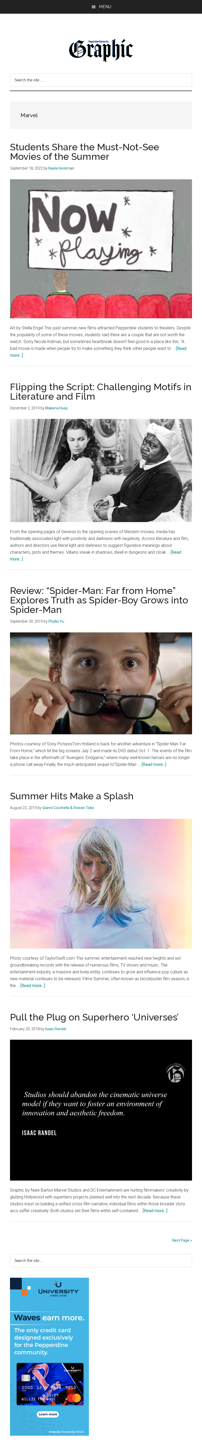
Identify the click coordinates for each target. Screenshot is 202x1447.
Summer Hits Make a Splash (72, 795)
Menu (105, 6)
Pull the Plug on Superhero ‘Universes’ (94, 1017)
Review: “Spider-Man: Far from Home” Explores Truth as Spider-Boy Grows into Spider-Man (99, 600)
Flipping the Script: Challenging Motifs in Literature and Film (100, 391)
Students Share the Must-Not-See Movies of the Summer (84, 151)
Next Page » (182, 1240)
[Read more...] (154, 764)
